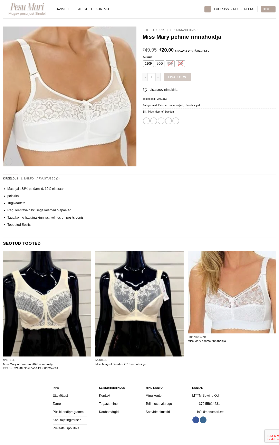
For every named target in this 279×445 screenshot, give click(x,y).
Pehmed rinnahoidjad (170, 105)
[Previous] (3, 313)
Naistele (64, 9)
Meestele (85, 9)
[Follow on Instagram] (203, 419)
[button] (234, 9)
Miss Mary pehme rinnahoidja (207, 340)
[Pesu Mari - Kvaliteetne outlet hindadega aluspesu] (27, 9)
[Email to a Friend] (161, 120)
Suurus (147, 57)
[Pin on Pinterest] (168, 120)
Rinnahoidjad (187, 30)
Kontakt (102, 9)
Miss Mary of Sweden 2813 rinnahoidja (120, 364)
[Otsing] (207, 9)
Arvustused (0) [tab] (48, 178)
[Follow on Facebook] (195, 419)
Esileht (148, 30)
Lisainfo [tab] (27, 178)
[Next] (276, 313)
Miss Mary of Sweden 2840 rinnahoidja (28, 364)
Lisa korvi (177, 77)
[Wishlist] (199, 9)
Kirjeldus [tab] (10, 178)
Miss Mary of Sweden (161, 111)
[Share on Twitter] (153, 120)
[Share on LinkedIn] (175, 120)
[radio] (148, 64)
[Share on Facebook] (146, 120)
